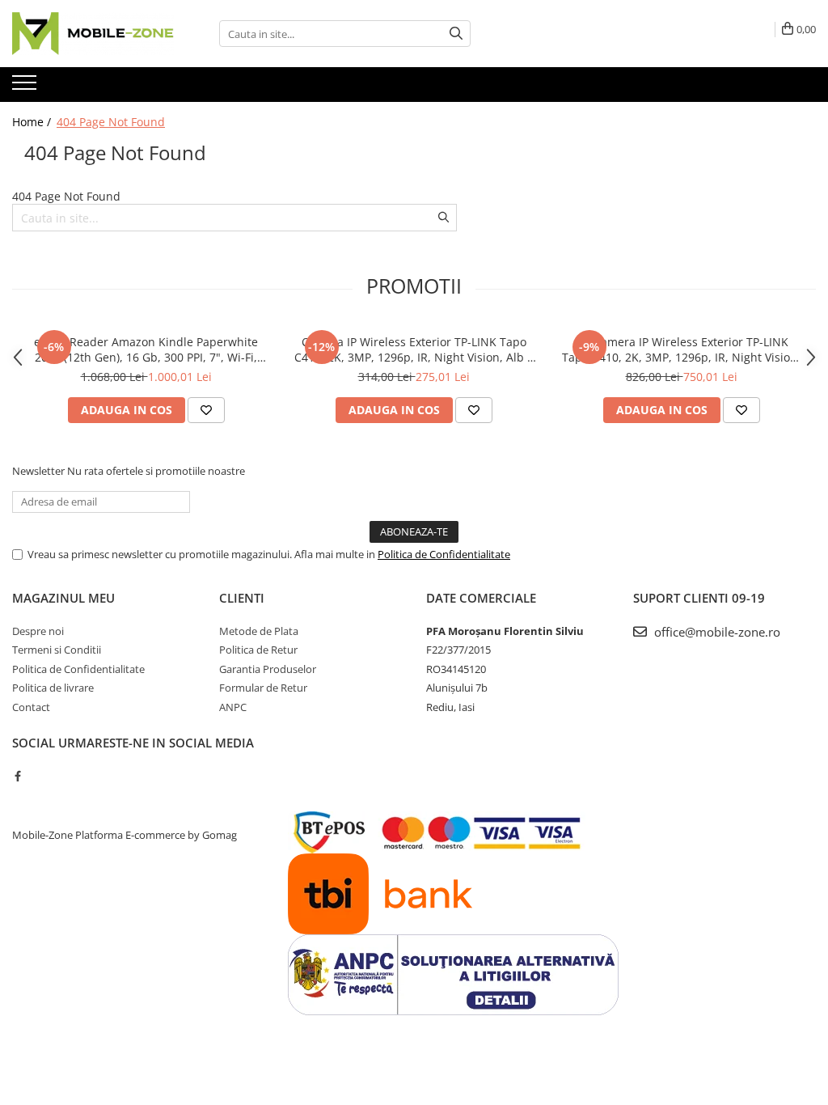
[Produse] (26, 87)
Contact (31, 707)
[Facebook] (17, 775)
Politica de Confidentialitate (444, 554)
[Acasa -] (93, 33)
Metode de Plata (258, 631)
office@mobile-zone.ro (715, 632)
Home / (33, 121)
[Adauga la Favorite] (206, 410)
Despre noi (38, 631)
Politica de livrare (53, 687)
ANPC (233, 707)
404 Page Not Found (111, 121)
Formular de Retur (263, 687)
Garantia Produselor (267, 669)
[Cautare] (456, 33)
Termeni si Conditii (56, 649)
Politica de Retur (258, 649)
